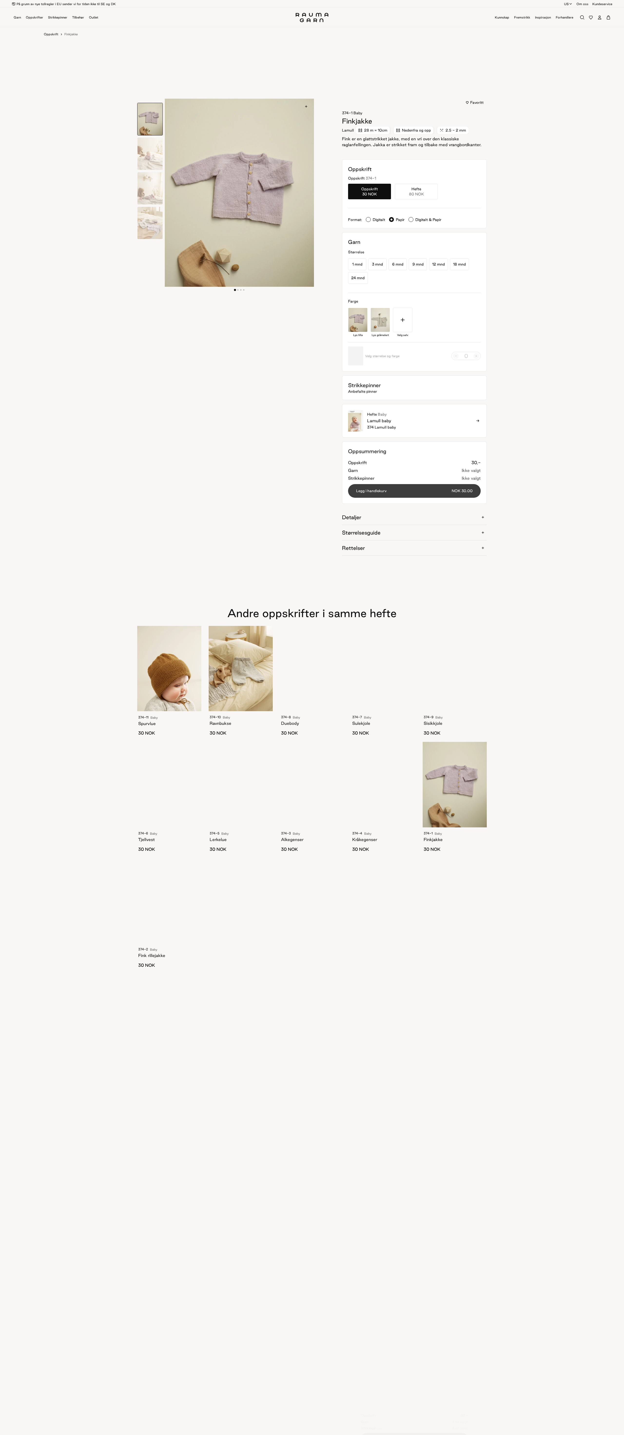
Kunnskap (502, 17)
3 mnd (377, 264)
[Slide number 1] (238, 290)
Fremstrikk (522, 17)
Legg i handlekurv (414, 491)
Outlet (93, 17)
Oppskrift (51, 34)
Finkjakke (71, 34)
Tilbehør (78, 17)
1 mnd (357, 264)
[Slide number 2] (241, 290)
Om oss (582, 4)
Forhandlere (564, 17)
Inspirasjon (543, 17)
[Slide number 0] (235, 290)
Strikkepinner (57, 17)
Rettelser (353, 548)
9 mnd (418, 264)
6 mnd (397, 264)
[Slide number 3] (243, 290)
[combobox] (568, 4)
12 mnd (438, 264)
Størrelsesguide (361, 533)
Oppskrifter (34, 17)
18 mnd (459, 264)
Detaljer (351, 517)
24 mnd (358, 278)
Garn (17, 17)
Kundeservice (602, 4)
